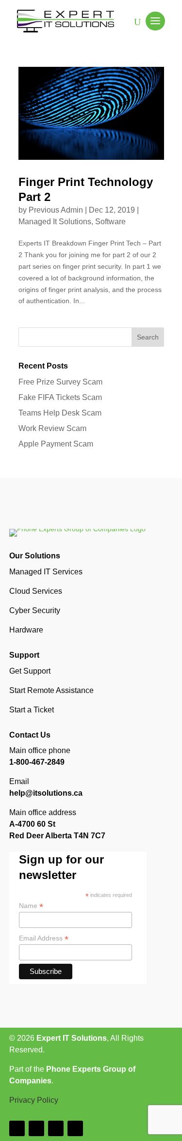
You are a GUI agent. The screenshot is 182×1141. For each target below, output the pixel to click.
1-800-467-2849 (37, 762)
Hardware (26, 630)
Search (148, 337)
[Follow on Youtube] (75, 1128)
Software (110, 221)
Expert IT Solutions (71, 1038)
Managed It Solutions (54, 221)
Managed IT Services (46, 572)
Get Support (29, 671)
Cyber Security (34, 610)
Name (31, 905)
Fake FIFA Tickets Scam (60, 397)
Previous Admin (56, 210)
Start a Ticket (31, 710)
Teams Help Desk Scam (59, 413)
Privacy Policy (33, 1100)
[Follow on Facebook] (17, 1128)
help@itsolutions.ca (46, 793)
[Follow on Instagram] (36, 1128)
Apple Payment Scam (55, 444)
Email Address (43, 938)
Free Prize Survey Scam (60, 382)
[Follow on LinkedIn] (56, 1128)
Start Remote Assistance (51, 690)
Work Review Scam (52, 428)
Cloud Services (35, 591)
